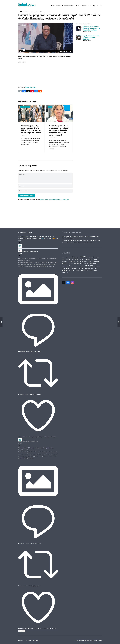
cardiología (91, 257)
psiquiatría (87, 268)
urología (95, 270)
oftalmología (97, 266)
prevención (74, 268)
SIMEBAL (77, 270)
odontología (89, 266)
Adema (63, 257)
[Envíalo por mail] (20, 91)
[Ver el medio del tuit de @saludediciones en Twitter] (38, 309)
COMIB (68, 259)
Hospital (76, 264)
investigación (93, 264)
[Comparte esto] (24, 91)
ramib (92, 268)
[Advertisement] (45, 74)
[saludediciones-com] (27, 4)
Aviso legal (35, 640)
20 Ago (20, 254)
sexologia (71, 270)
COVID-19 (75, 259)
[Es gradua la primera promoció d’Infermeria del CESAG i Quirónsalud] (78, 37)
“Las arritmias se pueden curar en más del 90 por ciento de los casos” (83, 240)
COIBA (63, 259)
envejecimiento (80, 261)
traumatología (84, 270)
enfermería (72, 261)
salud (96, 268)
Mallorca (70, 266)
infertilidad (86, 263)
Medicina (75, 266)
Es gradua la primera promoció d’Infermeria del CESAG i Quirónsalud (91, 37)
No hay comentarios (46, 12)
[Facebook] (68, 282)
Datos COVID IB (88, 259)
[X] (63, 282)
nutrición (81, 266)
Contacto (28, 640)
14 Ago (20, 443)
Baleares (27, 87)
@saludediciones (34, 251)
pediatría (68, 268)
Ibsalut (81, 264)
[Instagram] (72, 282)
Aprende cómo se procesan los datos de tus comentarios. (54, 200)
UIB (91, 270)
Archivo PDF (21, 640)
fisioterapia (96, 261)
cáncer (81, 259)
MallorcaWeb (98, 640)
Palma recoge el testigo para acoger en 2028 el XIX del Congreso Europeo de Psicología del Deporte (31, 129)
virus (67, 272)
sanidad (64, 270)
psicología (80, 268)
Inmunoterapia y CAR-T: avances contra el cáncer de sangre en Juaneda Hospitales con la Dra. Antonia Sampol (59, 130)
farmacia (90, 261)
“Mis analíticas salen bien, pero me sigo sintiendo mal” (80, 243)
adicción (68, 257)
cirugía (97, 257)
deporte (95, 259)
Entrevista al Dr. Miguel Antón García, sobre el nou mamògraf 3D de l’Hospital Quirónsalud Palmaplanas (81, 237)
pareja (63, 268)
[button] (100, 5)
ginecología (70, 264)
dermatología (64, 261)
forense (64, 263)
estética (85, 261)
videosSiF (63, 272)
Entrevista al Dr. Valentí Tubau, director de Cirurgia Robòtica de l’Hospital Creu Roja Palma (91, 28)
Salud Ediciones (24, 12)
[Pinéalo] (32, 91)
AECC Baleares (75, 257)
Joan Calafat (33, 87)
